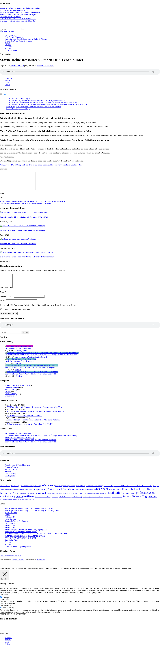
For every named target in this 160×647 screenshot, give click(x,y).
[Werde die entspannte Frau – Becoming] (20, 359)
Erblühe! (51, 489)
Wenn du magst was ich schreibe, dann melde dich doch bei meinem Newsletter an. (33, 107)
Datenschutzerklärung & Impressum (18, 546)
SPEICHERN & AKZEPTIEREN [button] (13, 614)
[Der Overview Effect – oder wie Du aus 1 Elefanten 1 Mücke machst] (26, 252)
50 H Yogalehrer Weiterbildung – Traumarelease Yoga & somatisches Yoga (34, 407)
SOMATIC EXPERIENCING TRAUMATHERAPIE (25, 536)
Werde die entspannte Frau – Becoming (19, 361)
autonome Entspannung (94, 486)
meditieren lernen (129, 493)
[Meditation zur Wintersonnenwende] (19, 346)
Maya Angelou (104, 493)
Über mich (9, 47)
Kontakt (8, 48)
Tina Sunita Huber (11, 35)
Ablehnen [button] (117, 568)
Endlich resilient (26, 489)
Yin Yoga (153, 496)
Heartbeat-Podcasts (44, 66)
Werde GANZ (10, 525)
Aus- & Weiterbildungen (14, 37)
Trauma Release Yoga (135, 496)
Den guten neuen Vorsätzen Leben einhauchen (139, 486)
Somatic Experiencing (103, 497)
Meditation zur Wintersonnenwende (18, 348)
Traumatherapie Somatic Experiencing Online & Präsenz (26, 39)
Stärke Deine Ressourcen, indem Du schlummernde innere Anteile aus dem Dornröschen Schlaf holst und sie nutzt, (50, 105)
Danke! (7, 515)
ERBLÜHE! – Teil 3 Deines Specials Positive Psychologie (22, 230)
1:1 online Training (5, 486)
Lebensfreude (78, 493)
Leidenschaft (95, 493)
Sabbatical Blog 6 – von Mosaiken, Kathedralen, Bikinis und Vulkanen (33, 420)
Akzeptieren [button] (126, 568)
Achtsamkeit (48, 485)
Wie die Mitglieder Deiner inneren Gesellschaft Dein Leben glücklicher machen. (38, 101)
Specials (8, 45)
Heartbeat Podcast (115, 489)
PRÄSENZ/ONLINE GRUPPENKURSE (20, 538)
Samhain (55, 497)
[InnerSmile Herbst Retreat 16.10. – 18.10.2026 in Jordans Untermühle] (31, 372)
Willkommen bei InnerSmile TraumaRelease (21, 532)
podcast (141, 492)
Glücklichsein (70, 489)
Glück (59, 488)
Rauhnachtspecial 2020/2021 (10, 17)
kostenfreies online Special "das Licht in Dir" (60, 493)
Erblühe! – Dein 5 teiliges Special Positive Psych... (18, 15)
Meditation (115, 492)
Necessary (6, 597)
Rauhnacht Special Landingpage (17, 521)
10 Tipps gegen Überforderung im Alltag (26, 486)
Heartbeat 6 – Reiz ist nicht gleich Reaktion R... (17, 21)
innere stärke (41, 493)
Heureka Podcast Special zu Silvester (24, 493)
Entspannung (40, 488)
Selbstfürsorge (77, 497)
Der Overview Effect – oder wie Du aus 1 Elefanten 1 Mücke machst (27, 257)
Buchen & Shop (11, 50)
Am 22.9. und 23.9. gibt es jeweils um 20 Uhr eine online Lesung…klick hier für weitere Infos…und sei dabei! (41, 165)
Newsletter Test (10, 519)
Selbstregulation (89, 497)
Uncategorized (21, 351)
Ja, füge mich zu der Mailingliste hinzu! (17, 309)
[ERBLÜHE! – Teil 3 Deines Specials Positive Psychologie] (22, 226)
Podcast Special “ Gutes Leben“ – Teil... (15, 10)
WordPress (41, 560)
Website (3, 301)
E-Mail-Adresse (6, 296)
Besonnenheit (107, 486)
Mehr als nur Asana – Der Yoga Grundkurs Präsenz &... (20, 12)
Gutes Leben (91, 489)
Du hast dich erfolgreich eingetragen (18, 109)
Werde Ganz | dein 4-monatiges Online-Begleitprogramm (26, 530)
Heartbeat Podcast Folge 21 (21, 99)
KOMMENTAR (6, 288)
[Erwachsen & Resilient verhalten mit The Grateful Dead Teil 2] (24, 212)
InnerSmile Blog (11, 389)
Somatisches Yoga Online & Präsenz (18, 41)
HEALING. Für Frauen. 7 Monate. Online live (24, 416)
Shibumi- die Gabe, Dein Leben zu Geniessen (18, 244)
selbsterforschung (65, 497)
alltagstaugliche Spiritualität (65, 486)
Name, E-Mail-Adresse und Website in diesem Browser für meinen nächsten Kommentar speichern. (39, 305)
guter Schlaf (81, 489)
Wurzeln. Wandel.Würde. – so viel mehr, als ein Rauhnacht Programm (30, 367)
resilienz (28, 496)
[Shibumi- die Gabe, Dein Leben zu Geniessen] (18, 239)
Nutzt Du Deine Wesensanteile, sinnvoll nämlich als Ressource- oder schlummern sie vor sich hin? (44, 103)
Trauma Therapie (11, 394)
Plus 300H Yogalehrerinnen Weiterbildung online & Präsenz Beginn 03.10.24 (35, 411)
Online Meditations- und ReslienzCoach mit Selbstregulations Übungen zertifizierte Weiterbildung (41, 355)
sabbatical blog (45, 497)
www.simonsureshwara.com (10, 556)
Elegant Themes (18, 560)
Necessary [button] (4, 595)
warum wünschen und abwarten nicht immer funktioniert (21, 8)
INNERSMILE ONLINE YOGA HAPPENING (18, 19)
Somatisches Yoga (11, 540)
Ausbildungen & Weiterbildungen (27, 357)
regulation (18, 496)
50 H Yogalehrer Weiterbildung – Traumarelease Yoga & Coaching (29, 508)
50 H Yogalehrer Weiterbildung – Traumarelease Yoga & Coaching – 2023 (32, 511)
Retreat (37, 497)
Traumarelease (117, 497)
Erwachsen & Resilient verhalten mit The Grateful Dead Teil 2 (24, 217)
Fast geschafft (10, 517)
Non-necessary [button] (5, 605)
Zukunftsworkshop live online (25, 499)
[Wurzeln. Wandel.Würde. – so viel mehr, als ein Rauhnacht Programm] (31, 365)
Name (3, 292)
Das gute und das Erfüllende (119, 486)
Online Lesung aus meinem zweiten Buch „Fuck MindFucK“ (29, 424)
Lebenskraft (87, 493)
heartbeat (102, 489)
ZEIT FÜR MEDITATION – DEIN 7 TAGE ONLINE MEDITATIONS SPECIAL (36, 534)
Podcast (7, 43)
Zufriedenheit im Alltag (8, 499)
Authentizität (80, 486)
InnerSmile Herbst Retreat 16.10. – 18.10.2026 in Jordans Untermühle (31, 374)
